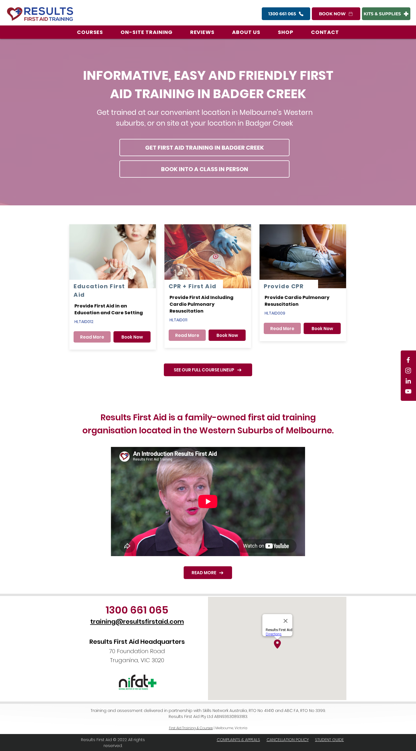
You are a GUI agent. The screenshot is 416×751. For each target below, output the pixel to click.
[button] (90, 32)
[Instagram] (408, 370)
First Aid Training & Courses (191, 728)
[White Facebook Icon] (408, 360)
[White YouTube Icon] (408, 391)
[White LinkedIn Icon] (408, 381)
